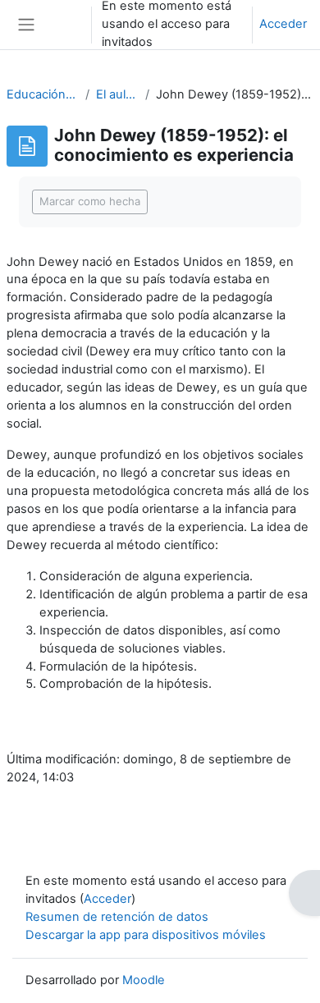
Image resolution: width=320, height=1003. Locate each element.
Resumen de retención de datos (116, 916)
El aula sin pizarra (117, 94)
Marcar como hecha (89, 201)
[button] (63, 24)
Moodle (143, 980)
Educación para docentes (43, 94)
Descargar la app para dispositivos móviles (145, 934)
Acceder (283, 23)
